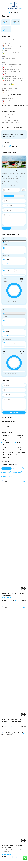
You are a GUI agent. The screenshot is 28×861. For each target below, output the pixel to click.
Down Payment (7, 267)
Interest (5, 244)
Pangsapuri (6, 445)
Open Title (14, 146)
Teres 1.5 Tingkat (8, 452)
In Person (9, 195)
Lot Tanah (6, 442)
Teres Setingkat (7, 455)
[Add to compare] (24, 588)
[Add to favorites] (22, 588)
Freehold (6, 146)
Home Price (6, 255)
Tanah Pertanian (21, 450)
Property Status (17, 472)
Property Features (17, 468)
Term (4, 239)
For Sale (5, 481)
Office (18, 442)
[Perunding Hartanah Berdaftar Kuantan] (14, 5)
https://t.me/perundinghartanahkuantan (13, 117)
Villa (17, 455)
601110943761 (15, 12)
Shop (4, 447)
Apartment (6, 435)
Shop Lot (19, 447)
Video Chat (19, 195)
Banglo (5, 440)
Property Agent (6, 476)
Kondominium (20, 440)
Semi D (18, 445)
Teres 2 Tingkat (20, 452)
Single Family (6, 450)
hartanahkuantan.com (8, 111)
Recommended (6, 468)
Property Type (6, 472)
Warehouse (6, 457)
